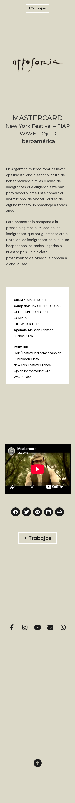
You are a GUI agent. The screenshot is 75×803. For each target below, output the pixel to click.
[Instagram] (25, 627)
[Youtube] (38, 627)
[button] (15, 511)
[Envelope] (50, 627)
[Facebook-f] (12, 627)
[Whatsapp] (63, 627)
